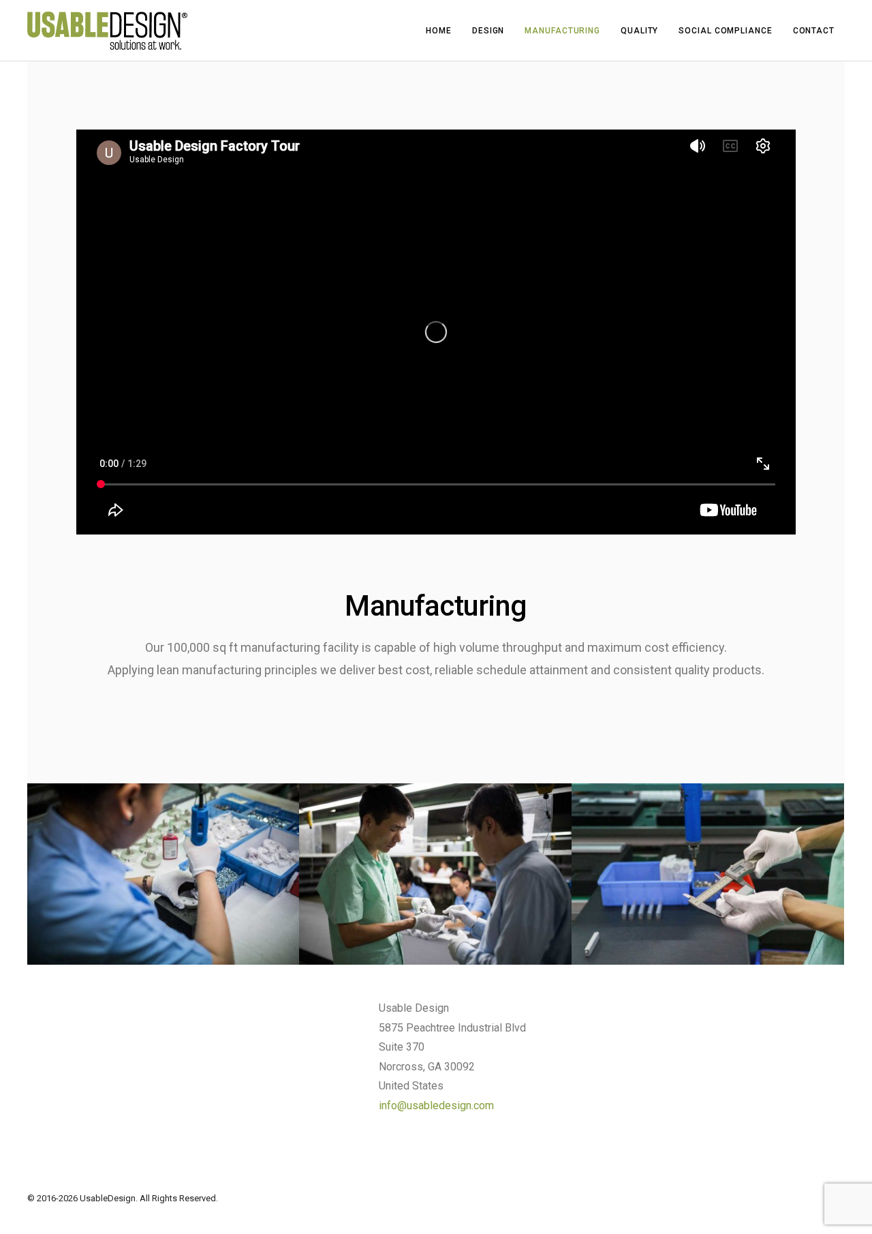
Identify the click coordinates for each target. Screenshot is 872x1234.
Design (488, 30)
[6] (708, 874)
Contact (814, 30)
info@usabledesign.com (436, 1105)
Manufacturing (562, 30)
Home (439, 30)
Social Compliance (725, 30)
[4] (163, 874)
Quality (639, 30)
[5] (435, 874)
